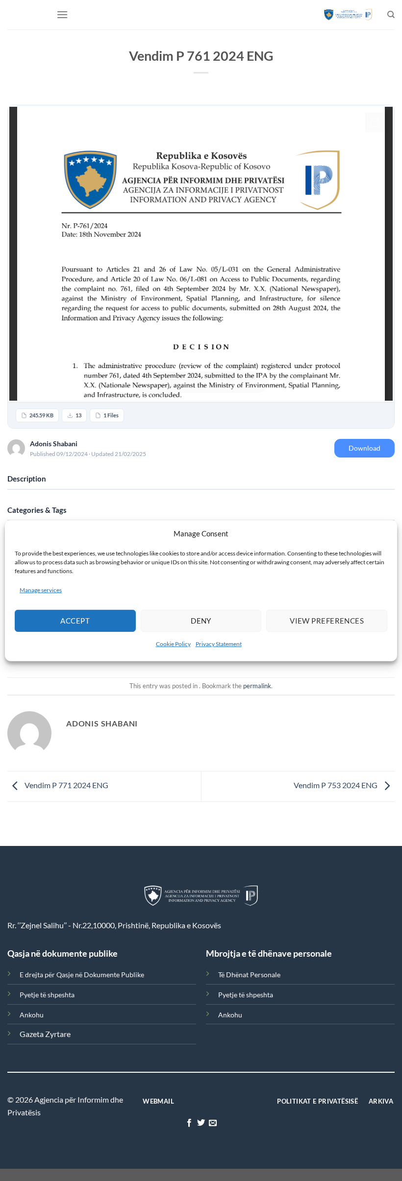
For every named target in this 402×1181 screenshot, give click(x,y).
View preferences (327, 620)
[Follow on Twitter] (201, 1123)
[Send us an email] (213, 1123)
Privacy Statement (219, 644)
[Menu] (62, 14)
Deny (201, 620)
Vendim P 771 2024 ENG (65, 785)
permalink (257, 686)
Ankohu (32, 1015)
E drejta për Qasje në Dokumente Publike (82, 974)
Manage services (41, 589)
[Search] (391, 14)
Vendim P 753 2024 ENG (336, 785)
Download (364, 448)
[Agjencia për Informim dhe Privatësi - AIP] (348, 14)
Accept (75, 620)
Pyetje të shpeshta (47, 994)
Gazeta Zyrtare (45, 1033)
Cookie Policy (173, 644)
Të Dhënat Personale (249, 974)
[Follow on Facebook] (189, 1123)
